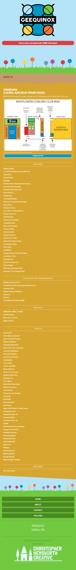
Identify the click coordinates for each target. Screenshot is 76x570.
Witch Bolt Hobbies (10, 354)
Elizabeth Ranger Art (10, 414)
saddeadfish (7, 360)
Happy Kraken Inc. (9, 214)
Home (38, 499)
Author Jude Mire (9, 366)
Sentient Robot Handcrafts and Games (17, 184)
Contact (38, 510)
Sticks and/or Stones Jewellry (14, 426)
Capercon (6, 294)
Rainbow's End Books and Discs (15, 202)
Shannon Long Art (9, 387)
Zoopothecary (8, 259)
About (38, 504)
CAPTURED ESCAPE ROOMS (13, 300)
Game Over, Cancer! (10, 318)
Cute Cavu (20, 348)
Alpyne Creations (9, 235)
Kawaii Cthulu (8, 177)
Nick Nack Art (8, 378)
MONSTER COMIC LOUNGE (13, 312)
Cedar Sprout (23, 408)
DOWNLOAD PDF (38, 156)
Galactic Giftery (8, 168)
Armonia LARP (8, 288)
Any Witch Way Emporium (12, 190)
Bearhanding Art (9, 451)
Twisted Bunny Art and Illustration (15, 253)
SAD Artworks (8, 193)
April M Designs (8, 315)
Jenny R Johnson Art (10, 262)
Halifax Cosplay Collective (12, 291)
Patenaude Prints (9, 438)
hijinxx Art (7, 444)
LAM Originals (8, 217)
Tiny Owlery (7, 211)
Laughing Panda (9, 223)
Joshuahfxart (8, 390)
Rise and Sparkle (9, 435)
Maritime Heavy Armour (11, 282)
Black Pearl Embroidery (11, 384)
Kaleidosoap (7, 196)
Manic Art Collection (10, 226)
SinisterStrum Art (9, 411)
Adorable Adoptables (10, 351)
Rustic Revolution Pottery (12, 241)
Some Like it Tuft (9, 348)
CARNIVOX (7, 250)
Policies (38, 515)
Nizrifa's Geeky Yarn (10, 375)
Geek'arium (7, 174)
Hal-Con (6, 297)
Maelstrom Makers (9, 342)
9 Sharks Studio (9, 417)
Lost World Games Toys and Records (16, 171)
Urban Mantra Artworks (11, 336)
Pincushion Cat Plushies (12, 393)
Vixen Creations (9, 402)
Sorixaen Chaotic (9, 208)
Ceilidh (5, 423)
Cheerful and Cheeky (10, 220)
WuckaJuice (7, 333)
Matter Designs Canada (11, 460)
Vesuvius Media (8, 229)
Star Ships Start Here (10, 357)
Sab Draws (7, 405)
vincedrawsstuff (9, 441)
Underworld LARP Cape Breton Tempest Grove (19, 285)
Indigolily (6, 181)
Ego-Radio (7, 399)
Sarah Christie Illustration (12, 187)
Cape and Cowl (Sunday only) (14, 271)
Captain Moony (18, 211)
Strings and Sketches (11, 429)
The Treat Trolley (9, 471)
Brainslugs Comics (10, 244)
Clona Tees (7, 247)
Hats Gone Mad (8, 232)
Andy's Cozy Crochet (10, 372)
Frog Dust (6, 396)
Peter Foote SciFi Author (12, 339)
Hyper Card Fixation (10, 408)
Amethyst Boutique (10, 199)
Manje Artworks (8, 369)
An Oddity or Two (9, 256)
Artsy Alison (7, 205)
